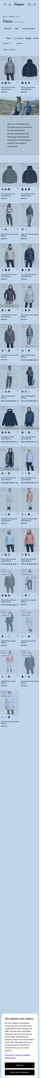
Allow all (19, 1065)
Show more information (19, 1072)
